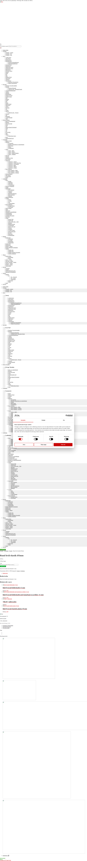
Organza (7, 114)
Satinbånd (10, 182)
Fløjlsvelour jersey (9, 67)
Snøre (6, 209)
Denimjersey (8, 66)
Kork (6, 137)
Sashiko (7, 248)
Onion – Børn (11, 150)
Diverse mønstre (8, 174)
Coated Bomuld (8, 117)
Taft (6, 115)
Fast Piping (10, 207)
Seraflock (10, 229)
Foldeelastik (8, 188)
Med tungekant (11, 194)
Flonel (6, 100)
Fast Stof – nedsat (9, 261)
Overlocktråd (11, 225)
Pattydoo (7, 155)
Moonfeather (11, 242)
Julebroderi (10, 239)
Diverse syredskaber (9, 186)
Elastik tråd (10, 220)
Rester (9, 258)
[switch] (36, 439)
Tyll (6, 129)
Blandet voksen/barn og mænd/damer (16, 144)
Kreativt (7, 269)
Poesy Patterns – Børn (13, 170)
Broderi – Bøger (8, 246)
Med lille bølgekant (12, 193)
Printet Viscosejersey (12, 83)
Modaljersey (8, 69)
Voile (6, 118)
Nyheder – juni (8, 55)
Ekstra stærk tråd (11, 231)
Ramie (6, 102)
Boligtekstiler (8, 94)
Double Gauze (8, 96)
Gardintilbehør (8, 213)
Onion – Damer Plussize (13, 153)
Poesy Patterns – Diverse (13, 172)
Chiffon (7, 91)
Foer (6, 126)
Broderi (4, 236)
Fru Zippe (10, 240)
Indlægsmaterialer (9, 197)
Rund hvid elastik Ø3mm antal (6, 564)
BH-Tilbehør (11, 454)
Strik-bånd (10, 183)
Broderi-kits (8, 237)
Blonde (9, 181)
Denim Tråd (10, 219)
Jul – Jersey (13, 278)
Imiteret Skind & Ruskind (10, 127)
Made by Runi (8, 140)
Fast (9, 202)
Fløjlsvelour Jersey (15, 385)
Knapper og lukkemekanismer (14, 460)
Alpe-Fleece (8, 58)
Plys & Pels (7, 132)
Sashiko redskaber (12, 253)
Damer (9, 147)
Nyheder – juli (8, 53)
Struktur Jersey (8, 77)
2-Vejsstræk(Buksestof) (10, 90)
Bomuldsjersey (8, 61)
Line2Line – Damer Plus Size (14, 163)
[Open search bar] (0, 44)
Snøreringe (7, 210)
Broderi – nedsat (9, 264)
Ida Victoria (7, 159)
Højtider (7, 274)
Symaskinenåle (8, 214)
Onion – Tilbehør (12, 154)
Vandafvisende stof (9, 138)
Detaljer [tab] (43, 420)
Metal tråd (10, 234)
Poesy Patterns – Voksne (13, 171)
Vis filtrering (3, 549)
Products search (5, 46)
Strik (6, 75)
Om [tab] (64, 420)
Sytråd (6, 218)
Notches (7, 156)
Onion (6, 149)
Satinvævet (7, 105)
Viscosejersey (8, 80)
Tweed (6, 110)
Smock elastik (8, 208)
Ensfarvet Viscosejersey (13, 82)
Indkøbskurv (6, 855)
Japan (6, 283)
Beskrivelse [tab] (5, 573)
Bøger (6, 177)
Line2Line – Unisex (12, 167)
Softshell (7, 93)
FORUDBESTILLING (10, 270)
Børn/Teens (10, 145)
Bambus (7, 99)
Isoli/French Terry (9, 68)
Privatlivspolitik (6, 628)
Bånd (6, 180)
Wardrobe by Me (9, 158)
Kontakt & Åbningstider (8, 625)
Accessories (10, 143)
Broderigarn (8, 245)
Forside (1, 551)
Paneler (7, 72)
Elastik (6, 187)
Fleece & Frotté (8, 123)
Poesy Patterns (8, 169)
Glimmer (10, 192)
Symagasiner (8, 176)
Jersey (4, 56)
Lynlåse (7, 198)
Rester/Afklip (8, 256)
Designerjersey (8, 64)
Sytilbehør (5, 178)
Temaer (4, 273)
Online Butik (5, 50)
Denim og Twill (8, 95)
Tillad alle (63, 444)
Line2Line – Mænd (12, 166)
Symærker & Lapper (9, 215)
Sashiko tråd (10, 251)
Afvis (24, 444)
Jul (8, 275)
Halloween (10, 280)
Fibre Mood (8, 175)
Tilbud (4, 255)
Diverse (4, 267)
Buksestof (7, 116)
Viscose (7, 111)
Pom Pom (7, 216)
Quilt (6, 128)
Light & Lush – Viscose (13, 112)
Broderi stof (8, 243)
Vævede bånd (11, 185)
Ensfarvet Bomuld (12, 88)
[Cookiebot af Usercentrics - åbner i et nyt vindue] (67, 416)
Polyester (7, 107)
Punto (6, 73)
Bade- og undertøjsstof (10, 121)
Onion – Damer (11, 152)
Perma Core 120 (11, 226)
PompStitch (10, 241)
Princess (10, 228)
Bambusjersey (8, 60)
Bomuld (7, 87)
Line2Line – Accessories (13, 164)
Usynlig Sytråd (11, 230)
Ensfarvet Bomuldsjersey (13, 62)
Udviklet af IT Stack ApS (5, 860)
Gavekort (7, 268)
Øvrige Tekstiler (6, 120)
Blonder (7, 122)
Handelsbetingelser (7, 626)
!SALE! (4, 284)
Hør (6, 101)
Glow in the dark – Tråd (13, 221)
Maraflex (10, 223)
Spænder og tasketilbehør (10, 212)
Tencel (6, 106)
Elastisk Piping (11, 205)
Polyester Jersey (8, 71)
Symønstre (5, 139)
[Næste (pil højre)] (1, 859)
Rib (6, 74)
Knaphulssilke (11, 235)
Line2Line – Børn (12, 165)
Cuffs (9, 446)
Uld (6, 109)
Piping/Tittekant (8, 204)
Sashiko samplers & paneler (14, 252)
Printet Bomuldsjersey (13, 63)
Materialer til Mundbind (10, 272)
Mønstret (10, 196)
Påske (9, 281)
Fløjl (6, 98)
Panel (6, 125)
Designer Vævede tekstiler (11, 85)
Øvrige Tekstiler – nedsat (10, 262)
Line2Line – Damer (12, 161)
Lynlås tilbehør (11, 203)
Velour (6, 134)
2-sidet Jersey (8, 57)
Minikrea (7, 142)
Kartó (9, 397)
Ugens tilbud (8, 266)
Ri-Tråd (9, 232)
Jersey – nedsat (8, 259)
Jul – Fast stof (14, 277)
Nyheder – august (9, 52)
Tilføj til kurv (3, 566)
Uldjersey (7, 79)
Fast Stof (5, 84)
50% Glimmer (11, 190)
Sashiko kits (10, 250)
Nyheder (4, 51)
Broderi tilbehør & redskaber (11, 247)
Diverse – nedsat (9, 263)
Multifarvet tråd (11, 224)
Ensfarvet (10, 191)
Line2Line (7, 160)
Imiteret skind (8, 104)
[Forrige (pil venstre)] (0, 859)
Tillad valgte (43, 444)
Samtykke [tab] (23, 420)
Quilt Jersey (8, 78)
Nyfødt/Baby (11, 148)
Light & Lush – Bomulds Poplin (15, 89)
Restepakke (10, 257)
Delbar (9, 199)
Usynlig (10, 201)
